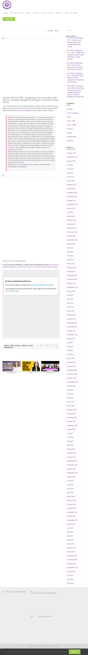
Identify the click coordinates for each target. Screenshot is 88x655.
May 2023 (70, 256)
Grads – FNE (71, 121)
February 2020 (71, 409)
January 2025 (71, 188)
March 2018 (71, 496)
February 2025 (71, 185)
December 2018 (72, 461)
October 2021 (71, 331)
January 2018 (71, 504)
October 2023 (71, 236)
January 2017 (71, 552)
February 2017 (71, 548)
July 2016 (70, 575)
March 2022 (71, 311)
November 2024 (72, 196)
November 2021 (72, 327)
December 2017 (72, 508)
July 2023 (70, 248)
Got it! (74, 652)
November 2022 (72, 279)
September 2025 (72, 157)
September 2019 (72, 425)
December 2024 (72, 192)
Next (56, 30)
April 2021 (70, 354)
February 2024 (71, 220)
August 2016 (71, 571)
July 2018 (70, 481)
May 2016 (70, 583)
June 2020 (70, 394)
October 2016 (71, 563)
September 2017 (72, 520)
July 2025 (70, 165)
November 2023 (72, 232)
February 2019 (71, 453)
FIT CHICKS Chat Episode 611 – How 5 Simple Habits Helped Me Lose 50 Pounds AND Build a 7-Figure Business (75, 54)
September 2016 (72, 567)
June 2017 (70, 532)
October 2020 (71, 378)
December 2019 (72, 417)
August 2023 (71, 244)
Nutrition (70, 129)
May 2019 (70, 441)
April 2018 (70, 492)
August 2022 (71, 291)
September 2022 (72, 287)
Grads (69, 117)
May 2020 (70, 398)
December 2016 (72, 556)
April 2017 (70, 540)
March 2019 (71, 449)
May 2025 (70, 173)
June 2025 (70, 169)
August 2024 (71, 208)
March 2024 (71, 216)
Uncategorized (71, 137)
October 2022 (71, 283)
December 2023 (72, 228)
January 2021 (71, 366)
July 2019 (70, 433)
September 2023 (72, 240)
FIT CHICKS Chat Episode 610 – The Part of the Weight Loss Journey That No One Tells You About (75, 66)
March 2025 (71, 181)
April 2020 (70, 402)
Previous (50, 30)
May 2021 (70, 350)
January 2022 (71, 319)
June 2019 (70, 437)
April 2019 (70, 445)
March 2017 (71, 544)
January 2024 (71, 224)
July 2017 (70, 528)
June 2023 (70, 252)
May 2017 (70, 536)
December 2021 (72, 323)
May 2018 (70, 488)
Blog (68, 105)
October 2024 (71, 200)
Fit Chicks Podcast (72, 113)
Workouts (70, 141)
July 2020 (70, 390)
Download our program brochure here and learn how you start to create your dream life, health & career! (31, 266)
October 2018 (71, 469)
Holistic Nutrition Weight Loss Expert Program (28, 110)
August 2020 (71, 386)
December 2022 (72, 275)
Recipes (69, 133)
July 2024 (70, 212)
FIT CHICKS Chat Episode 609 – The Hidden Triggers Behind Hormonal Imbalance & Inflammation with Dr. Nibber (75, 77)
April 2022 (70, 307)
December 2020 (72, 370)
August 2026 (71, 149)
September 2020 (72, 382)
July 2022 (70, 295)
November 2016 (72, 559)
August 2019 (71, 429)
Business (70, 109)
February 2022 (71, 315)
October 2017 (71, 516)
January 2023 (71, 271)
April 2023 (70, 260)
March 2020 (71, 406)
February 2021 (71, 362)
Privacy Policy (63, 652)
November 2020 (72, 374)
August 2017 (71, 524)
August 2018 (71, 477)
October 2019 (71, 421)
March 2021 (71, 358)
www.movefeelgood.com (24, 164)
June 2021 (70, 346)
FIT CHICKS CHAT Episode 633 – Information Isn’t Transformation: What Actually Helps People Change (75, 42)
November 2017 (72, 512)
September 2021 (72, 335)
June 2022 (70, 299)
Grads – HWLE (71, 125)
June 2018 (70, 484)
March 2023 (71, 263)
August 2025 (71, 161)
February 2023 (71, 267)
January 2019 (71, 457)
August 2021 (71, 338)
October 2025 (71, 153)
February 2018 (71, 500)
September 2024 (72, 204)
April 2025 (70, 177)
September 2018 (72, 473)
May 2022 (70, 303)
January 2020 (71, 413)
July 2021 (70, 342)
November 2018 (72, 465)
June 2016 (70, 579)
